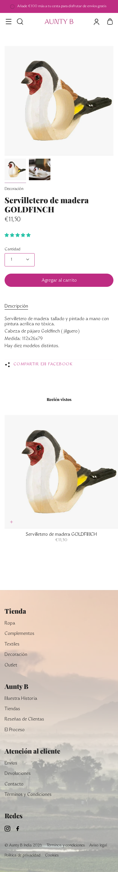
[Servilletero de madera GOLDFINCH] (15, 169)
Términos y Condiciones (28, 795)
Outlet (11, 665)
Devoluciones (18, 774)
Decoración (14, 189)
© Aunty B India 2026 (23, 845)
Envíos (11, 763)
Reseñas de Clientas (24, 719)
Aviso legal (98, 845)
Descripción (16, 306)
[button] (18, 235)
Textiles (12, 644)
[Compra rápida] (11, 521)
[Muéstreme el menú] (9, 21)
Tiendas (12, 709)
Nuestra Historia (21, 699)
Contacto (14, 784)
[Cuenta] (96, 21)
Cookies (52, 855)
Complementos (19, 634)
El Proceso (15, 730)
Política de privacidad (22, 855)
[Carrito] (110, 21)
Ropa (10, 623)
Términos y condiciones (66, 845)
